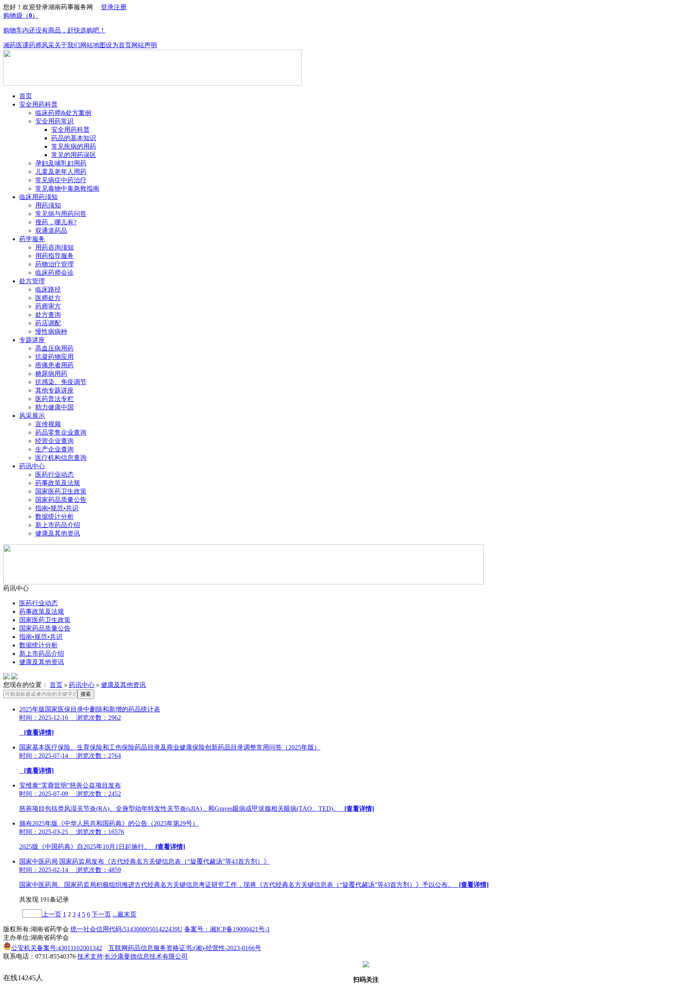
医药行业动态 (54, 474)
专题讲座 (32, 339)
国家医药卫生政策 (60, 491)
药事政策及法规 (57, 482)
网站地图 (93, 45)
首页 (25, 96)
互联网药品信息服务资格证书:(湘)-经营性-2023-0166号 (185, 948)
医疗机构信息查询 (60, 457)
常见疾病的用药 (73, 146)
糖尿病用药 (51, 373)
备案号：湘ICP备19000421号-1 (227, 929)
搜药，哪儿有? (55, 222)
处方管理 (32, 281)
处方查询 (48, 314)
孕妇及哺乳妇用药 (60, 163)
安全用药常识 (54, 121)
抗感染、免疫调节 (60, 382)
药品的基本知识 (73, 138)
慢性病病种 (51, 331)
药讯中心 (32, 466)
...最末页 (125, 914)
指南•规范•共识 (56, 508)
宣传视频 (48, 424)
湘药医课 (16, 45)
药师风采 (41, 45)
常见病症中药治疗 (60, 180)
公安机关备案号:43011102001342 (56, 948)
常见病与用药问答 (60, 213)
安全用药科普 (38, 104)
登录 (107, 7)
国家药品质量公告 (60, 499)
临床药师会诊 (54, 272)
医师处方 (48, 297)
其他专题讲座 (54, 390)
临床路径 (48, 289)
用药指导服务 (54, 255)
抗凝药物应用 (54, 356)
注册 (120, 7)
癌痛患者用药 (54, 365)
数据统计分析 (54, 516)
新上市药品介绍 (57, 525)
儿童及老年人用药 (60, 171)
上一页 (51, 914)
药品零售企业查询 (60, 432)
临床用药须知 (38, 196)
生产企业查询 (54, 449)
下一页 (101, 914)
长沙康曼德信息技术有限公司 (146, 956)
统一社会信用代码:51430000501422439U (126, 929)
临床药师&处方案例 (63, 112)
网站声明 (144, 45)
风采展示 (32, 415)
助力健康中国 (54, 407)
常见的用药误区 (73, 154)
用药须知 (48, 205)
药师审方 (48, 306)
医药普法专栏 (54, 398)
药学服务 (32, 239)
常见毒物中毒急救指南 (67, 188)
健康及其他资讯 (57, 533)
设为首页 (118, 45)
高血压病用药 (54, 348)
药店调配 (48, 323)
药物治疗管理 (54, 264)
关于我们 (67, 45)
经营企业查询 (54, 440)
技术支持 (90, 956)
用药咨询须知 (54, 247)
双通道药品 (51, 230)
